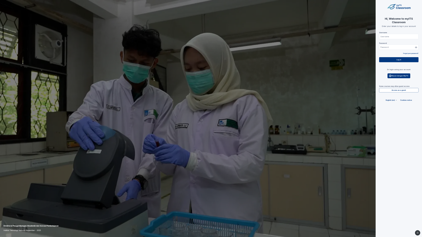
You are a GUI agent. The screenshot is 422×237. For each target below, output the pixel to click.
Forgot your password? (410, 53)
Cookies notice (406, 100)
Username (383, 32)
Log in (399, 60)
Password (383, 43)
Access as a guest (399, 90)
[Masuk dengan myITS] (398, 75)
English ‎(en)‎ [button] (390, 100)
